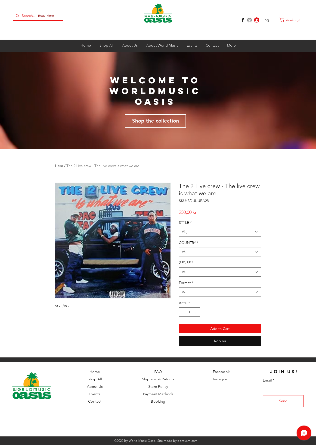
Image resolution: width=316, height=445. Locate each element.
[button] (47, 15)
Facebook (221, 371)
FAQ (158, 371)
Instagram (221, 379)
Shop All (95, 379)
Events (94, 394)
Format (186, 283)
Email (267, 380)
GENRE (186, 262)
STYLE (185, 222)
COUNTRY (188, 242)
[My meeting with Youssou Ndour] (249, 20)
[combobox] (220, 231)
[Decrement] (183, 312)
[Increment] (196, 312)
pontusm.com (187, 441)
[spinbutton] (189, 312)
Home (95, 371)
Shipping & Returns (158, 379)
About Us (95, 386)
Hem (59, 166)
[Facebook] (242, 20)
